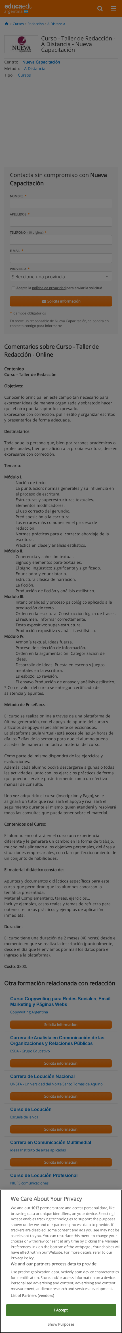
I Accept (61, 1310)
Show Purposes (61, 1324)
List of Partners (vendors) (32, 1295)
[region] (61, 1261)
